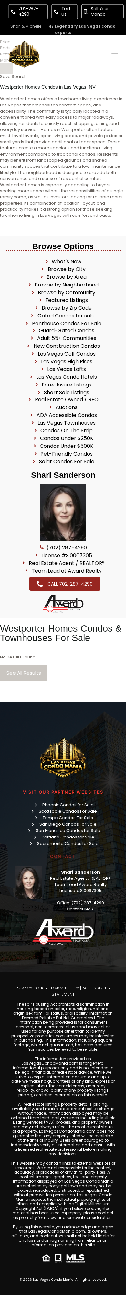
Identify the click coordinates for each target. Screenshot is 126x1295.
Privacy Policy (31, 988)
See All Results (23, 672)
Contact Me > (80, 909)
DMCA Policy (65, 988)
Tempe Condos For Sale (68, 818)
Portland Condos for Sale (68, 837)
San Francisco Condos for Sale (68, 831)
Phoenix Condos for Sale (68, 805)
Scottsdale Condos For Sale (68, 811)
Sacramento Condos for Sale (68, 843)
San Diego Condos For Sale (68, 824)
